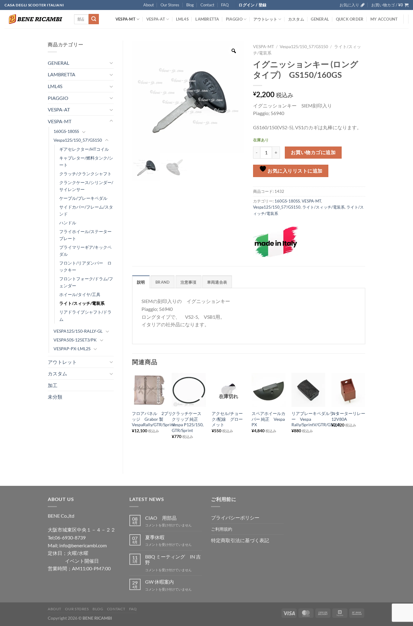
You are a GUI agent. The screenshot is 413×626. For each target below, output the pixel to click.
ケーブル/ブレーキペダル (83, 198)
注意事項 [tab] (188, 282)
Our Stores (170, 4)
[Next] (364, 418)
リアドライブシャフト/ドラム (85, 315)
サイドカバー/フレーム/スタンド (86, 210)
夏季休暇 (154, 537)
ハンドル (67, 222)
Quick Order (350, 19)
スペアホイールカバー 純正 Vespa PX (268, 419)
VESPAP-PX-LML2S (72, 348)
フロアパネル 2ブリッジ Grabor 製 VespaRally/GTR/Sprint (153, 419)
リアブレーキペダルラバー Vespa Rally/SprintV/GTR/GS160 (315, 419)
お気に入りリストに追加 (295, 170)
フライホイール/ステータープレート (85, 235)
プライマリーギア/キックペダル (85, 251)
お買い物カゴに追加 (313, 152)
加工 (52, 385)
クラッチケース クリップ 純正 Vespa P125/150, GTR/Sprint (189, 422)
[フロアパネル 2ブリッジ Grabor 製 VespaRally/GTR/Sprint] (149, 390)
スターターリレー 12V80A (348, 416)
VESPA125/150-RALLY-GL (78, 331)
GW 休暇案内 (159, 582)
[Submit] (94, 19)
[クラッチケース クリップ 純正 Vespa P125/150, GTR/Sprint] (189, 390)
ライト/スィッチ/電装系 (82, 303)
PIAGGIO (234, 19)
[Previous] (132, 418)
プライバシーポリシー (235, 517)
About (148, 4)
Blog (190, 4)
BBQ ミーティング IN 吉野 (173, 559)
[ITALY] (275, 242)
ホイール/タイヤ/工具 (79, 294)
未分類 (55, 397)
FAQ (225, 4)
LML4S (182, 19)
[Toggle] (111, 62)
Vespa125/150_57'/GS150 (78, 140)
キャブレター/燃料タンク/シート (86, 161)
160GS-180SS (66, 131)
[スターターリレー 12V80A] (348, 390)
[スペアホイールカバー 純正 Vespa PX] (268, 390)
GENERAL (320, 19)
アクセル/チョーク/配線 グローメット (227, 419)
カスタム (296, 19)
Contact (207, 4)
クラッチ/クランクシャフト (85, 173)
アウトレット (265, 19)
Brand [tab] (162, 282)
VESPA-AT (155, 19)
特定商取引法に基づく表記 (240, 540)
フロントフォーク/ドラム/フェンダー (86, 282)
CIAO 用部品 (161, 518)
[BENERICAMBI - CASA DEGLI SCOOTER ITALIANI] (35, 19)
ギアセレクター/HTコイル (84, 149)
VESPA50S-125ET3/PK (75, 339)
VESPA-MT (125, 19)
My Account (384, 19)
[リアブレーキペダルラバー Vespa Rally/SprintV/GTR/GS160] (308, 390)
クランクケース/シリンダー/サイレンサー (86, 186)
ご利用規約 (221, 529)
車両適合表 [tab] (217, 282)
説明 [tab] (141, 282)
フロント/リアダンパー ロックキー (85, 266)
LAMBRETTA (207, 19)
